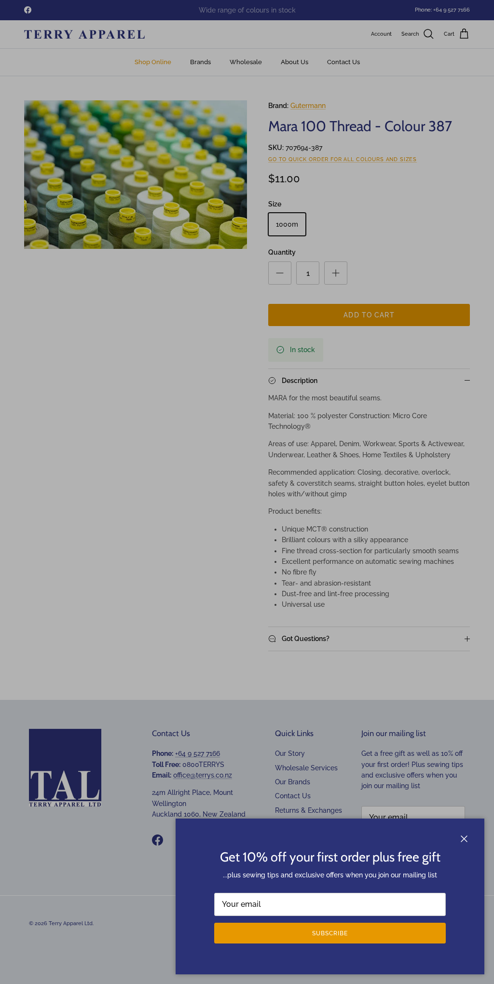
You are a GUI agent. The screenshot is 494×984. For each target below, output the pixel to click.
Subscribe (330, 933)
